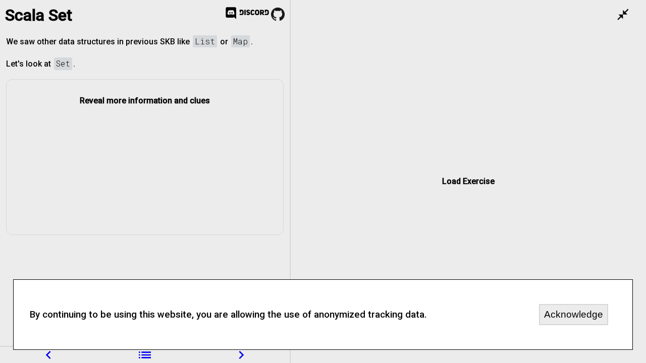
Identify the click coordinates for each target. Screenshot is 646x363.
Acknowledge (573, 314)
